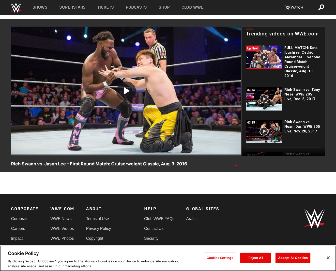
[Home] (15, 7)
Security (151, 238)
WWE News (61, 219)
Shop (164, 7)
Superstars (72, 7)
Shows (39, 7)
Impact (17, 238)
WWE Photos (62, 238)
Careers (18, 228)
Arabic (192, 219)
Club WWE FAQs (159, 219)
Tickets (105, 7)
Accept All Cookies (293, 258)
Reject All (255, 258)
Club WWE (193, 7)
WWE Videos (62, 228)
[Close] (328, 257)
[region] (168, 258)
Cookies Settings (220, 258)
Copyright (94, 238)
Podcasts (136, 7)
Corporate (20, 219)
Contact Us (154, 228)
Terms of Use (97, 219)
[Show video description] (235, 164)
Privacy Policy (98, 228)
